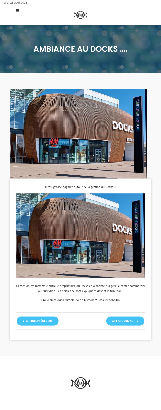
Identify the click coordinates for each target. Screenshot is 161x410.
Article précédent (39, 321)
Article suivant (124, 321)
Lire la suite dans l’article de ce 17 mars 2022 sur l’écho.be (80, 300)
